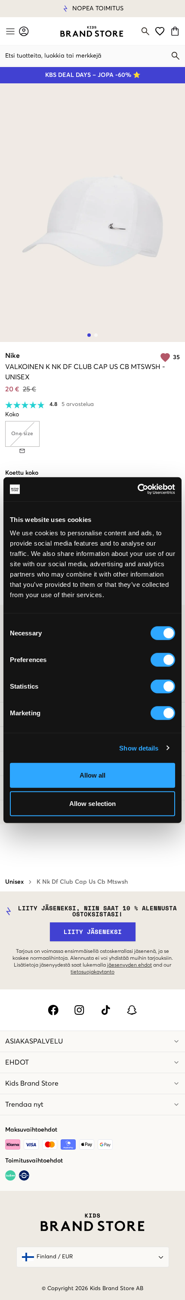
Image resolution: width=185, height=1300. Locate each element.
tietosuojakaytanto (92, 972)
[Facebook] (53, 1010)
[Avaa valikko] (9, 31)
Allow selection (92, 803)
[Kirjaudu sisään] (24, 31)
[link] (91, 31)
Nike (12, 355)
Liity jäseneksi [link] (93, 931)
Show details (138, 747)
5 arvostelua (78, 404)
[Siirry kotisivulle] (91, 31)
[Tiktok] (105, 1010)
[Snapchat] (131, 1010)
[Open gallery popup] (92, 212)
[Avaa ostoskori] (176, 31)
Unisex (14, 882)
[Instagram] (79, 1010)
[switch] (163, 660)
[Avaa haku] (145, 31)
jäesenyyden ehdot (129, 965)
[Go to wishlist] (159, 31)
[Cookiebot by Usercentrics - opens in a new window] (137, 489)
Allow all (93, 775)
